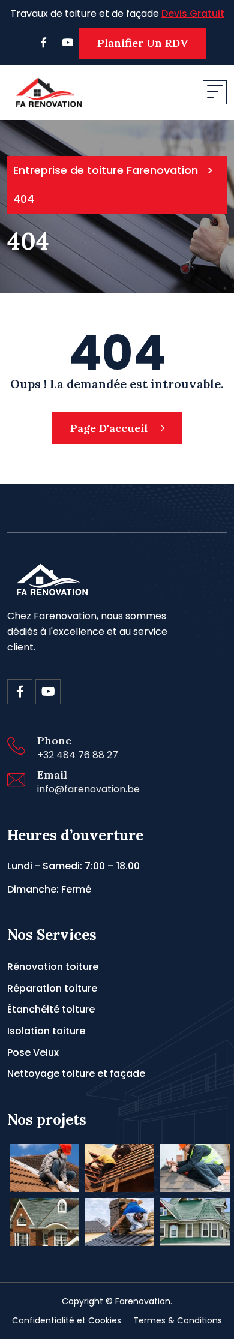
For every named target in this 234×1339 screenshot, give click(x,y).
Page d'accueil (110, 428)
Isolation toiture (46, 1031)
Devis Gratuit (192, 13)
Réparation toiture (52, 988)
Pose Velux (33, 1052)
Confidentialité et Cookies (66, 1320)
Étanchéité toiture (51, 1009)
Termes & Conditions (177, 1320)
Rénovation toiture (52, 967)
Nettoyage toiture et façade (76, 1073)
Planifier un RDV (142, 43)
